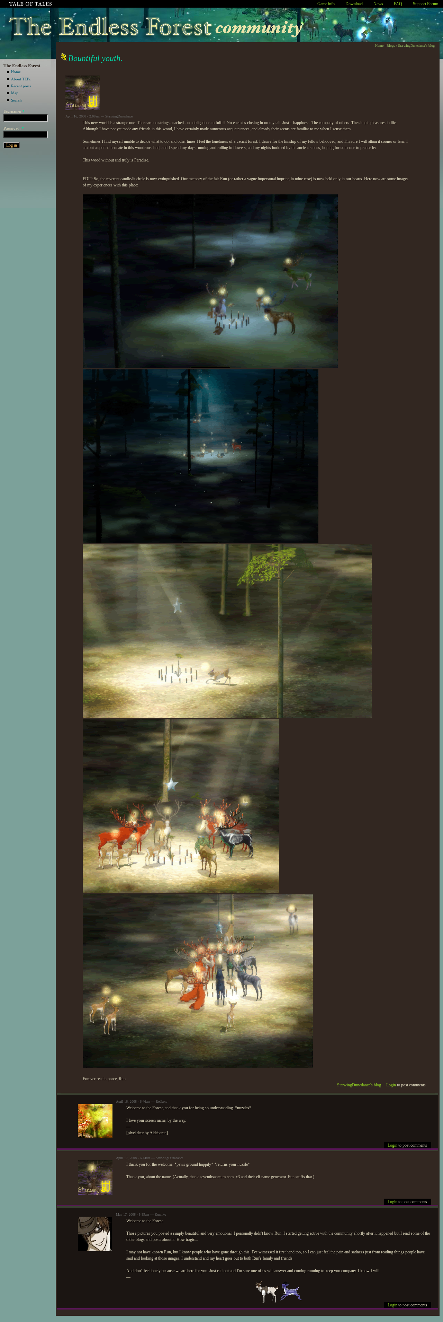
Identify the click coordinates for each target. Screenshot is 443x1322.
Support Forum (425, 3)
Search (16, 100)
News (378, 3)
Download (354, 3)
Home (16, 72)
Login (391, 1085)
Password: (13, 128)
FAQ (398, 3)
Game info (326, 3)
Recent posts (21, 86)
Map (14, 93)
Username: (14, 111)
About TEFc (21, 79)
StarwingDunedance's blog (416, 45)
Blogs (391, 45)
